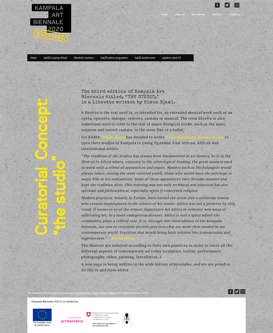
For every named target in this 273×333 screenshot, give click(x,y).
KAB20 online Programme (114, 58)
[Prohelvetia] (71, 326)
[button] (50, 164)
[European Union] (42, 326)
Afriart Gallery (108, 293)
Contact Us (234, 14)
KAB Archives (198, 14)
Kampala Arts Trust (87, 293)
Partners (217, 14)
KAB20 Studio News (145, 58)
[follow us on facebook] (219, 4)
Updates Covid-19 (171, 58)
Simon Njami (113, 137)
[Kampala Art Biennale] (52, 22)
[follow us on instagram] (238, 4)
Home (165, 14)
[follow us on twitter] (228, 4)
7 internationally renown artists (195, 137)
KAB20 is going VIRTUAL (55, 58)
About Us (179, 14)
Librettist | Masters (84, 58)
